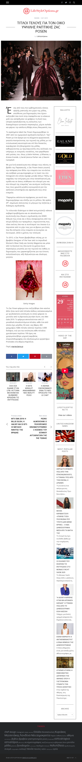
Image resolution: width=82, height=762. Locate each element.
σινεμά (7, 749)
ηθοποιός (21, 742)
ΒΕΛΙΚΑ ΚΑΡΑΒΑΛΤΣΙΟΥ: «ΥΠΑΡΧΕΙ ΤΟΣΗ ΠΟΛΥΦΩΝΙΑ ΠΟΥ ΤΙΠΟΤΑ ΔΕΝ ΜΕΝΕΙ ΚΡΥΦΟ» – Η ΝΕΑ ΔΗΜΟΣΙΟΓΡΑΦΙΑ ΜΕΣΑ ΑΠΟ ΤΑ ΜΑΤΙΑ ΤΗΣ (64, 522)
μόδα (7, 745)
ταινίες (37, 749)
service (31, 732)
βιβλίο (15, 738)
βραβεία (23, 738)
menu (26, 732)
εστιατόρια (11, 742)
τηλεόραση (49, 749)
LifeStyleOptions (42, 36)
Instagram (20, 732)
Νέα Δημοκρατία (40, 735)
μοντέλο (70, 742)
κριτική (50, 742)
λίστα (64, 742)
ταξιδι (43, 749)
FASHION (36, 18)
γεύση (45, 739)
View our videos (65, 415)
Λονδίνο (25, 735)
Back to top (70, 758)
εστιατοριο (62, 739)
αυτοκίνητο (7, 739)
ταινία (29, 748)
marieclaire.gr (17, 346)
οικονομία (33, 746)
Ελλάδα (37, 731)
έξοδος (64, 736)
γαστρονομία (35, 738)
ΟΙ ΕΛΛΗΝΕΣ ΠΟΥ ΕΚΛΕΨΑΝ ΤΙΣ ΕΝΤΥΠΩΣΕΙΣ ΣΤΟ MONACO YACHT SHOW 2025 (63, 566)
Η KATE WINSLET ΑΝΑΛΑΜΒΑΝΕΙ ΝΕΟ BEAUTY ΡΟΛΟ (29, 390)
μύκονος (13, 746)
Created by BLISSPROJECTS (29, 758)
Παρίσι (53, 736)
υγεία (55, 749)
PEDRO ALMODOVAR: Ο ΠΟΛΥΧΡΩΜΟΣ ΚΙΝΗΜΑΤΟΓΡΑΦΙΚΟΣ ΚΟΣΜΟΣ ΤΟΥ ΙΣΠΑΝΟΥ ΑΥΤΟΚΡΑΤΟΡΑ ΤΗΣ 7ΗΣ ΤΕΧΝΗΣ (38, 427)
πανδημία (40, 746)
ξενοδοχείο (23, 745)
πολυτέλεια (57, 745)
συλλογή (22, 749)
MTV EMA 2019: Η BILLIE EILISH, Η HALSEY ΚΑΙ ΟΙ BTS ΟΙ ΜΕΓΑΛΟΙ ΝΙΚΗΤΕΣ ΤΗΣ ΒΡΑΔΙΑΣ (19, 424)
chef (6, 731)
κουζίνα (45, 742)
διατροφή (51, 739)
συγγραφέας (15, 749)
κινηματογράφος (33, 742)
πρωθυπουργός (69, 746)
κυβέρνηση (57, 742)
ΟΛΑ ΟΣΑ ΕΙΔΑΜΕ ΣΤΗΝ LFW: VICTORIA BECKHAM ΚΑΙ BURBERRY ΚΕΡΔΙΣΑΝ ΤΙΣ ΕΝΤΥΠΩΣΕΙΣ (13, 393)
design (13, 732)
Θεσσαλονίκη (48, 732)
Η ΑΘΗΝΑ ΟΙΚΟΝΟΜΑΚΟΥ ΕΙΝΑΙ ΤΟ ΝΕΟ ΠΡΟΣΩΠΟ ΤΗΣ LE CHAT (45, 390)
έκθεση (59, 736)
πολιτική (46, 746)
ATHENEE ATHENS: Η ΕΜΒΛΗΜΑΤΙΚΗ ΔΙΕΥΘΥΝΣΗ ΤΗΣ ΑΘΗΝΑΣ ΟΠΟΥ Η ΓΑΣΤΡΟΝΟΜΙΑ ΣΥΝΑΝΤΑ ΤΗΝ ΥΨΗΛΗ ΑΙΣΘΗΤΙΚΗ (64, 678)
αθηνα (70, 735)
